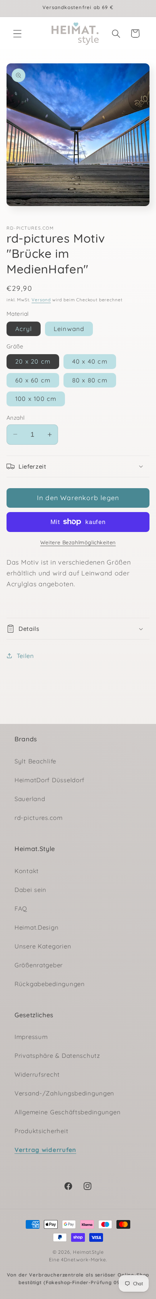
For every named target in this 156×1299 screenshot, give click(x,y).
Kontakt (27, 871)
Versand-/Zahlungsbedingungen (64, 1093)
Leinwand (69, 328)
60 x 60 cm (32, 380)
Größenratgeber (39, 965)
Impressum (31, 1036)
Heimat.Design (36, 927)
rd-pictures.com (39, 817)
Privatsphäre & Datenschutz (57, 1055)
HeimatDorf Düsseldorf (50, 780)
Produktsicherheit (41, 1131)
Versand (41, 299)
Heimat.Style (88, 1252)
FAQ (21, 908)
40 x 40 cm (89, 361)
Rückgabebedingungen (50, 984)
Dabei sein (30, 889)
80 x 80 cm (89, 380)
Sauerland (30, 799)
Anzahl (16, 417)
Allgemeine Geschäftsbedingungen (67, 1112)
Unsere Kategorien (43, 946)
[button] (17, 33)
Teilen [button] (25, 655)
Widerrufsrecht (37, 1074)
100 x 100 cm (35, 398)
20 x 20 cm (32, 361)
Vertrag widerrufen (45, 1149)
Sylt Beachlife (35, 761)
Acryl (23, 328)
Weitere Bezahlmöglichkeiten (78, 542)
